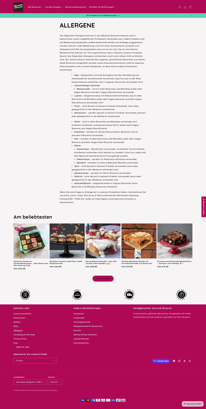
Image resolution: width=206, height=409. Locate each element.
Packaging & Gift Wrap (24, 334)
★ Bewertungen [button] (204, 206)
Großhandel (79, 318)
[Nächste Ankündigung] (191, 15)
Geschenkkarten (81, 343)
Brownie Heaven (26, 390)
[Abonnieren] (53, 361)
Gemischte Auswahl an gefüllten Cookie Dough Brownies (66, 262)
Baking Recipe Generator (85, 334)
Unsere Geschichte (22, 313)
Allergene (18, 330)
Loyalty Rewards (81, 339)
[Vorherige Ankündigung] (14, 15)
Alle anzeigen (103, 278)
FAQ (16, 343)
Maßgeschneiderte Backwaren (88, 326)
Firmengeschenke (82, 322)
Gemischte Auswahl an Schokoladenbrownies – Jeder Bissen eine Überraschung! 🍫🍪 (31, 263)
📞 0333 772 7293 (21, 347)
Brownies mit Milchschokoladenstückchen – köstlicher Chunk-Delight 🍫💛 (174, 262)
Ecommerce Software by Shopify (44, 390)
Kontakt (77, 330)
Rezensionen (20, 318)
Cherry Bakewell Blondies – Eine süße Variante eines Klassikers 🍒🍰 (101, 262)
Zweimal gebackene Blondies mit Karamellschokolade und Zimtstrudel (136, 262)
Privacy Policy (20, 339)
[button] (35, 7)
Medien (17, 322)
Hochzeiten (79, 313)
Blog (16, 326)
